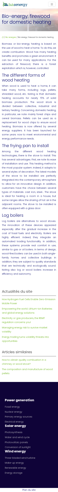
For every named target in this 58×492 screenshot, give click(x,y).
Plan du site (29, 490)
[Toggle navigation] (52, 4)
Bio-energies (10, 37)
